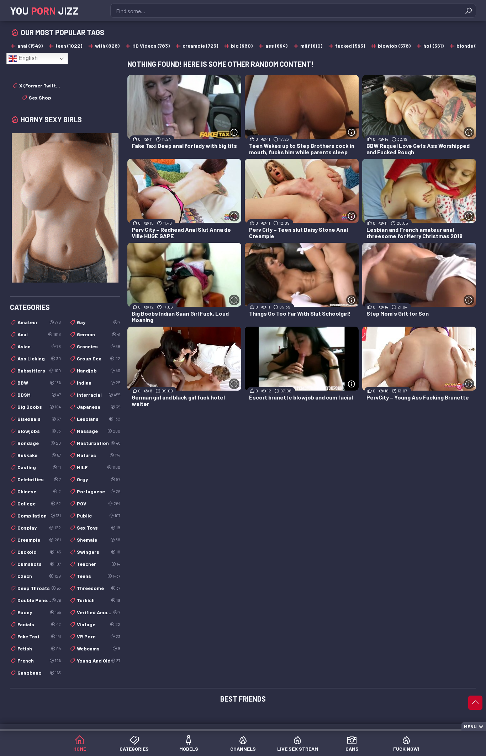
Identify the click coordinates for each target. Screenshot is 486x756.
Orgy (98, 479)
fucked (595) (350, 46)
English (27, 58)
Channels (243, 749)
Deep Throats (39, 588)
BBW (39, 383)
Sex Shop (40, 98)
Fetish (39, 648)
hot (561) (433, 46)
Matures (98, 455)
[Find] (468, 10)
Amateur (39, 322)
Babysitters (39, 371)
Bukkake (39, 455)
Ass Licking (39, 358)
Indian (98, 383)
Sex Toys (98, 528)
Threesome (98, 588)
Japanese (98, 407)
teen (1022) (69, 46)
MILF (98, 467)
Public (98, 516)
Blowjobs (39, 431)
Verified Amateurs (98, 612)
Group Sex (98, 358)
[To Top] (475, 703)
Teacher (98, 564)
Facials (39, 624)
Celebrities (39, 479)
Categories (134, 749)
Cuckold (39, 552)
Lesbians (98, 419)
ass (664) (276, 46)
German (98, 334)
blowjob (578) (394, 46)
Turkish (98, 600)
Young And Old (98, 661)
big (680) (242, 46)
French (39, 661)
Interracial (98, 395)
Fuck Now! (406, 749)
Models (188, 749)
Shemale (98, 540)
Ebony (39, 612)
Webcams (98, 648)
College (39, 503)
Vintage (98, 624)
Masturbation (98, 443)
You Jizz (44, 11)
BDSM (39, 395)
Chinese (39, 491)
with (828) (107, 46)
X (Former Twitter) (40, 85)
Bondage (39, 443)
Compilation (39, 516)
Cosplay (39, 528)
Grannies (98, 346)
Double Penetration (39, 600)
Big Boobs (39, 407)
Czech (39, 576)
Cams (352, 749)
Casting (39, 467)
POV (98, 503)
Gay (98, 322)
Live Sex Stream (297, 749)
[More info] (234, 132)
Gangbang (39, 673)
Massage (98, 431)
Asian (39, 346)
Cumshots (39, 564)
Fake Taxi (39, 636)
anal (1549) (30, 46)
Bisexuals (39, 419)
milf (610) (311, 46)
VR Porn (98, 636)
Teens (98, 576)
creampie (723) (200, 46)
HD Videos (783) (151, 46)
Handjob (98, 371)
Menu (470, 726)
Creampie (39, 540)
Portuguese (98, 491)
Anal (39, 334)
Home (79, 749)
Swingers (98, 552)
